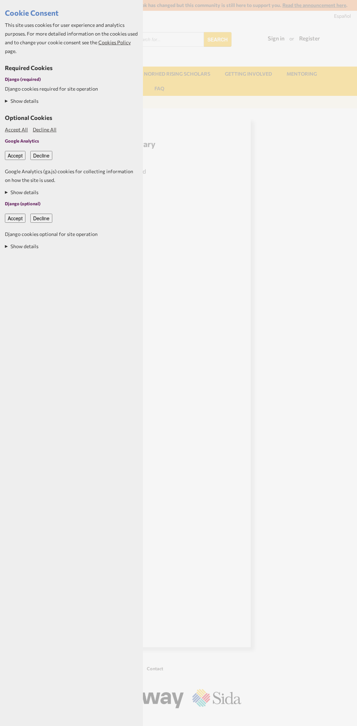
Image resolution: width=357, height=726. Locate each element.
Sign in (276, 38)
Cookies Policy (114, 42)
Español (342, 16)
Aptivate (235, 718)
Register (309, 38)
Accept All (16, 129)
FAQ (159, 88)
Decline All (44, 129)
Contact (155, 668)
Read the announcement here (314, 5)
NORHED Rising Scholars (177, 74)
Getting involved (248, 74)
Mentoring (302, 74)
